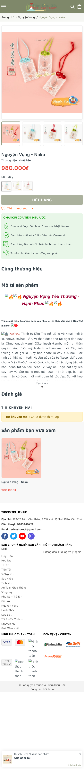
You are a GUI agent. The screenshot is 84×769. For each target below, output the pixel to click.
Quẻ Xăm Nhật (10, 628)
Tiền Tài (6, 569)
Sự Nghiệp (7, 574)
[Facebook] (4, 536)
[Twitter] (13, 536)
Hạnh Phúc (8, 610)
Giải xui (5, 601)
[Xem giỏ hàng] (79, 6)
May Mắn (7, 556)
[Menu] (3, 6)
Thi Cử (5, 565)
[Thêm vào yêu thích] (18, 208)
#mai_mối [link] (73, 333)
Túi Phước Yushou (12, 619)
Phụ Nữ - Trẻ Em (11, 596)
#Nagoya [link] (7, 338)
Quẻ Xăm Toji (22, 757)
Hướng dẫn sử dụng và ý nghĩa (62, 551)
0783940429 (25, 524)
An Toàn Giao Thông (14, 587)
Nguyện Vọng (9, 605)
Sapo (50, 689)
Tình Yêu (6, 583)
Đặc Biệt (6, 614)
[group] (42, 72)
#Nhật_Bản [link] (24, 338)
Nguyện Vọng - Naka (14, 481)
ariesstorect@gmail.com (26, 529)
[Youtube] (22, 536)
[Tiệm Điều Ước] (42, 6)
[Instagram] (31, 536)
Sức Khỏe (7, 578)
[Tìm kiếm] (73, 6)
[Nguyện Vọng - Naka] (21, 458)
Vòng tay (7, 592)
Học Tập (6, 560)
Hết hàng (42, 200)
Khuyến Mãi (8, 623)
